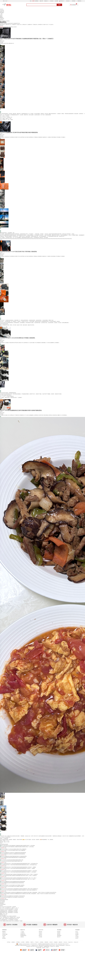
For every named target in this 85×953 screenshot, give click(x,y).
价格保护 (58, 932)
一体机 (1, 13)
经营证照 (57, 946)
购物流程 (4, 931)
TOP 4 (1, 398)
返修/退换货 (59, 935)
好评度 (3, 134)
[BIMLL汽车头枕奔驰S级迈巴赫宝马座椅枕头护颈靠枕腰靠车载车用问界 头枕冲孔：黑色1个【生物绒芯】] (19, 874)
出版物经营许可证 (34, 945)
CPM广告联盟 (2, 920)
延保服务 (77, 934)
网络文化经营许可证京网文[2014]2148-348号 (47, 945)
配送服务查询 (23, 934)
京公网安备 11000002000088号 (23, 944)
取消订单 (58, 936)
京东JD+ (76, 938)
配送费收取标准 (23, 935)
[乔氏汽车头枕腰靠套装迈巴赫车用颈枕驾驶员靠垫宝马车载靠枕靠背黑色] (13, 856)
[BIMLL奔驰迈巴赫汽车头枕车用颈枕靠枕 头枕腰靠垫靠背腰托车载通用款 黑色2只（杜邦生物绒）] (17, 845)
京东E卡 (76, 935)
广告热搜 (20, 920)
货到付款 (40, 931)
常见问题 (4, 935)
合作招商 (22, 942)
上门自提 (22, 931)
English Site (70, 942)
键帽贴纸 (1, 17)
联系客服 (4, 938)
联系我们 (13, 942)
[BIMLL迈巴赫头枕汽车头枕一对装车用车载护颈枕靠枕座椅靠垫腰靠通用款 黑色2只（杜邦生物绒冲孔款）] (19, 863)
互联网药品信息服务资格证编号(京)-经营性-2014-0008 (47, 944)
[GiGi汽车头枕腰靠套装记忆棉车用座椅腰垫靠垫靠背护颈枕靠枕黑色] (12, 881)
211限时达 (22, 932)
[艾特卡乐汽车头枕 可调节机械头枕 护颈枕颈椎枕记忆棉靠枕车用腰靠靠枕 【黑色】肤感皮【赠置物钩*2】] (19, 888)
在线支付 (40, 932)
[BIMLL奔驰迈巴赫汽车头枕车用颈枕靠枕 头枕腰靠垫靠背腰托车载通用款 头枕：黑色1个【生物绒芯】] (5, 32)
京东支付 (43, 947)
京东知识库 (2, 10)
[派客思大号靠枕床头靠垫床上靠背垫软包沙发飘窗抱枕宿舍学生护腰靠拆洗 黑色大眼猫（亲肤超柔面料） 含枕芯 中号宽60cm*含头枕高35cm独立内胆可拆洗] (28, 892)
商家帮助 (27, 942)
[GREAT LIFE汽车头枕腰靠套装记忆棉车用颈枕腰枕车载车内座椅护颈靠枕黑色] (5, 404)
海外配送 (22, 936)
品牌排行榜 (2, 11)
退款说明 (58, 934)
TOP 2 (1, 239)
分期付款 (40, 934)
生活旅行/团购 (4, 934)
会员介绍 (4, 932)
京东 (11, 5)
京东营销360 (16, 920)
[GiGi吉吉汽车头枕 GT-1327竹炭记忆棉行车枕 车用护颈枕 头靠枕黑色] (5, 245)
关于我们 (8, 942)
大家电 (3, 936)
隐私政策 (60, 942)
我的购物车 (74, 4)
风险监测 (55, 942)
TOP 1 (1, 120)
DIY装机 (76, 932)
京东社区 (51, 942)
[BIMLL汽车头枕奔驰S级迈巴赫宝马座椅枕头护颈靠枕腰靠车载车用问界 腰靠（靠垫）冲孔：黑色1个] (18, 877)
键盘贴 (1, 16)
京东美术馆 (2, 18)
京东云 (47, 947)
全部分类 (1, 9)
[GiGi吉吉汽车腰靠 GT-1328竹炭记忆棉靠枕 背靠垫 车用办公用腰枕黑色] (13, 849)
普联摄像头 (2, 12)
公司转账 (40, 936)
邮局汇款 (40, 935)
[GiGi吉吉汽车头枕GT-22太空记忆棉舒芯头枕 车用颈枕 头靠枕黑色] (12, 885)
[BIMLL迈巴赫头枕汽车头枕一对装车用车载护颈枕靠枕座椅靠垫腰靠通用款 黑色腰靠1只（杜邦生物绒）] (19, 870)
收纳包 (1, 15)
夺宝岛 (76, 931)
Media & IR (76, 942)
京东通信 (77, 936)
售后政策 (58, 931)
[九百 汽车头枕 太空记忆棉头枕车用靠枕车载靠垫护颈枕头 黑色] (11, 859)
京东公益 (65, 942)
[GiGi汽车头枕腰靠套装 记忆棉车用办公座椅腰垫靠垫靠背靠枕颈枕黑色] (13, 852)
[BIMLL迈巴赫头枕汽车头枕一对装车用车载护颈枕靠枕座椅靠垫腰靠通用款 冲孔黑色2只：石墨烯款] (18, 867)
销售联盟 (46, 942)
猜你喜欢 (1, 25)
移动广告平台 (11, 920)
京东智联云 (7, 920)
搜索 (59, 4)
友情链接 (41, 942)
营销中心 (32, 942)
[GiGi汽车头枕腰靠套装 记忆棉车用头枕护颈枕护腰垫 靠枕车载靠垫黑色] (5, 126)
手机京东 (36, 942)
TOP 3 (1, 326)
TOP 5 (1, 843)
